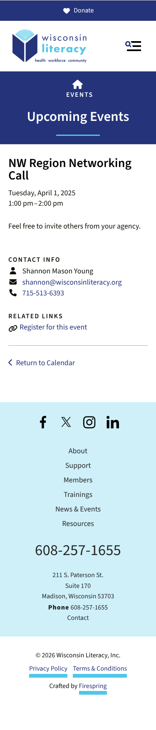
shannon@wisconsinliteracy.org (72, 283)
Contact (78, 618)
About (78, 451)
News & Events (78, 509)
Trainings (78, 495)
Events (79, 95)
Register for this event (53, 327)
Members (78, 480)
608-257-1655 (78, 550)
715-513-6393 (43, 293)
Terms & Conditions (100, 668)
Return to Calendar (45, 363)
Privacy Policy (48, 668)
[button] (133, 46)
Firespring (93, 686)
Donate (84, 10)
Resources (78, 524)
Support (78, 466)
